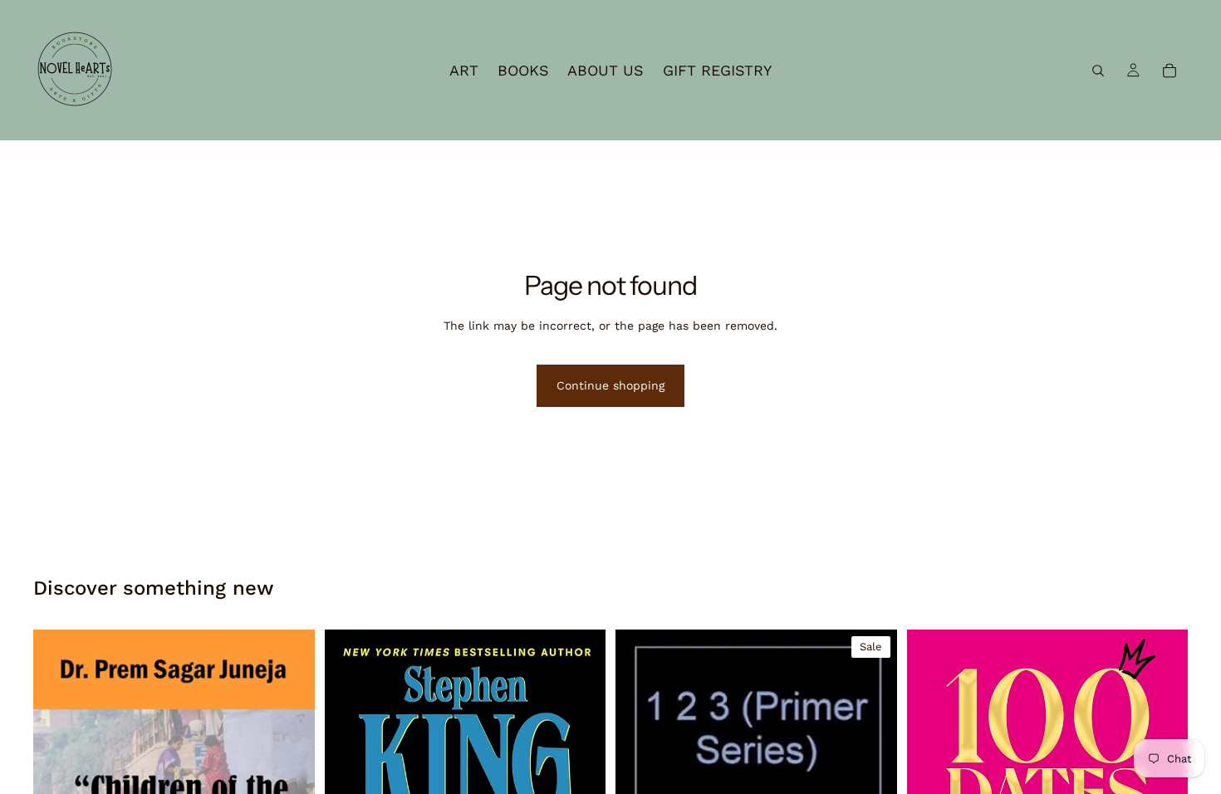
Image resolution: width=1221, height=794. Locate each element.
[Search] (1098, 70)
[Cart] (1169, 70)
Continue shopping (610, 385)
